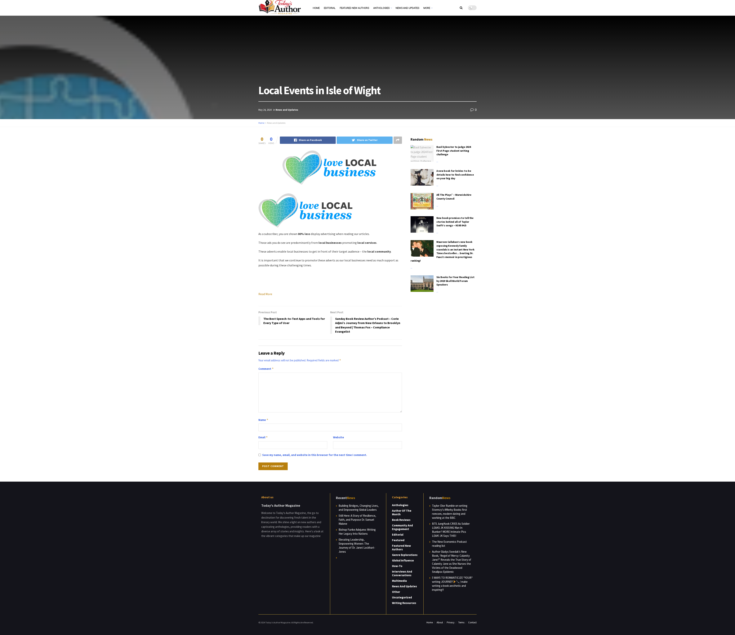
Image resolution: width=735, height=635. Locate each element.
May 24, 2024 (264, 109)
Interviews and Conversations (402, 573)
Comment (266, 369)
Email (263, 437)
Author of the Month (401, 512)
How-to (397, 566)
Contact (472, 622)
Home (316, 8)
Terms (461, 622)
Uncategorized (402, 597)
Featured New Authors (354, 8)
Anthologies (381, 8)
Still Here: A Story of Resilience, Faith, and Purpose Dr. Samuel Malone (357, 519)
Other (396, 592)
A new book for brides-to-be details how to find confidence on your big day (455, 174)
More (426, 8)
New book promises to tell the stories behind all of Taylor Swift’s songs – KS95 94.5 (455, 221)
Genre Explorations (404, 555)
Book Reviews (401, 520)
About (440, 622)
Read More (265, 294)
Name (263, 420)
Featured (398, 540)
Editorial (330, 8)
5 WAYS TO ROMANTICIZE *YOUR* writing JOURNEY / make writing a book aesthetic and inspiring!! (452, 584)
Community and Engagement (402, 527)
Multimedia (399, 581)
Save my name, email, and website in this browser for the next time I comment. (314, 455)
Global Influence (403, 560)
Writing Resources (404, 603)
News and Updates (407, 8)
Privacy (450, 622)
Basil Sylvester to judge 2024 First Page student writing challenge (453, 150)
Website (338, 437)
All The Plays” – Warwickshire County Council (453, 196)
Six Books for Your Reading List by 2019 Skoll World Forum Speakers (455, 280)
